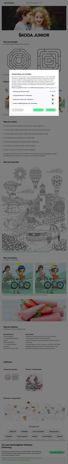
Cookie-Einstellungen (18, 110)
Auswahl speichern (38, 110)
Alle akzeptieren (51, 110)
